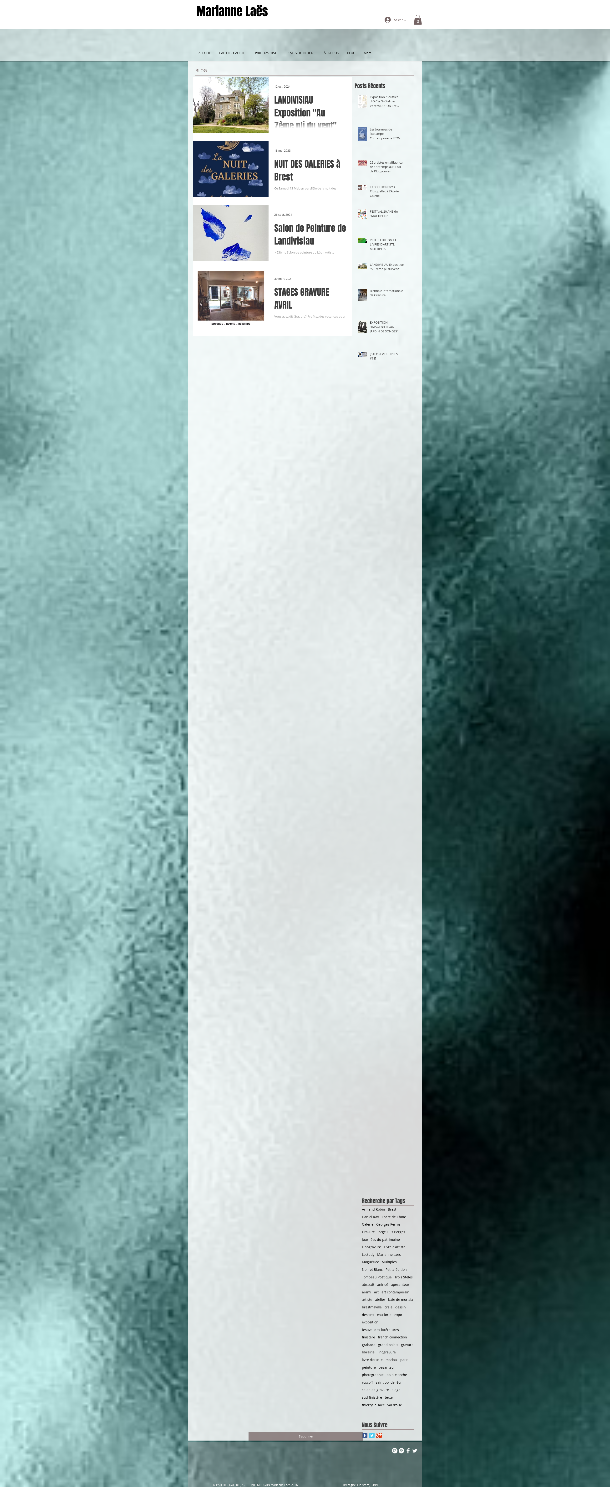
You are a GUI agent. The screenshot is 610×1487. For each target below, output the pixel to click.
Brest (392, 1209)
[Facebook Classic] (364, 1435)
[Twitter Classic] (372, 1435)
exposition (370, 1322)
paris (404, 1359)
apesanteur (400, 1284)
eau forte (384, 1314)
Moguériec (370, 1262)
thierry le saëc (373, 1405)
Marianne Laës (232, 11)
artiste (367, 1299)
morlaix (391, 1359)
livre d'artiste (372, 1359)
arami (366, 1292)
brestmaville (372, 1307)
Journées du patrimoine (381, 1239)
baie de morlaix (400, 1299)
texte (389, 1397)
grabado (368, 1344)
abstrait (368, 1284)
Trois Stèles (404, 1277)
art (376, 1292)
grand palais (388, 1344)
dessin (400, 1307)
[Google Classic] (379, 1435)
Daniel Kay (370, 1217)
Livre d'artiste (394, 1247)
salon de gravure (375, 1389)
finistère (368, 1337)
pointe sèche (396, 1374)
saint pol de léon (389, 1382)
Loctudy (368, 1254)
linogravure (386, 1352)
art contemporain (395, 1292)
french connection (392, 1337)
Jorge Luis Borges (391, 1232)
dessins (368, 1314)
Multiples (389, 1262)
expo (398, 1314)
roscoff (367, 1382)
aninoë (382, 1284)
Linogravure (371, 1247)
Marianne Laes (389, 1254)
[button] (418, 20)
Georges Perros (388, 1224)
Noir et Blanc (372, 1269)
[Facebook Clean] (408, 1450)
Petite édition (396, 1269)
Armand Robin (373, 1209)
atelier (380, 1299)
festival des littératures (380, 1329)
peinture (369, 1367)
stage (396, 1389)
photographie (373, 1374)
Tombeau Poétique (377, 1277)
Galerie (367, 1224)
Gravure (368, 1232)
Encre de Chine (394, 1217)
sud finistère (372, 1397)
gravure (407, 1344)
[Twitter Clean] (414, 1450)
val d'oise (394, 1405)
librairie (368, 1352)
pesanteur (387, 1367)
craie (388, 1307)
